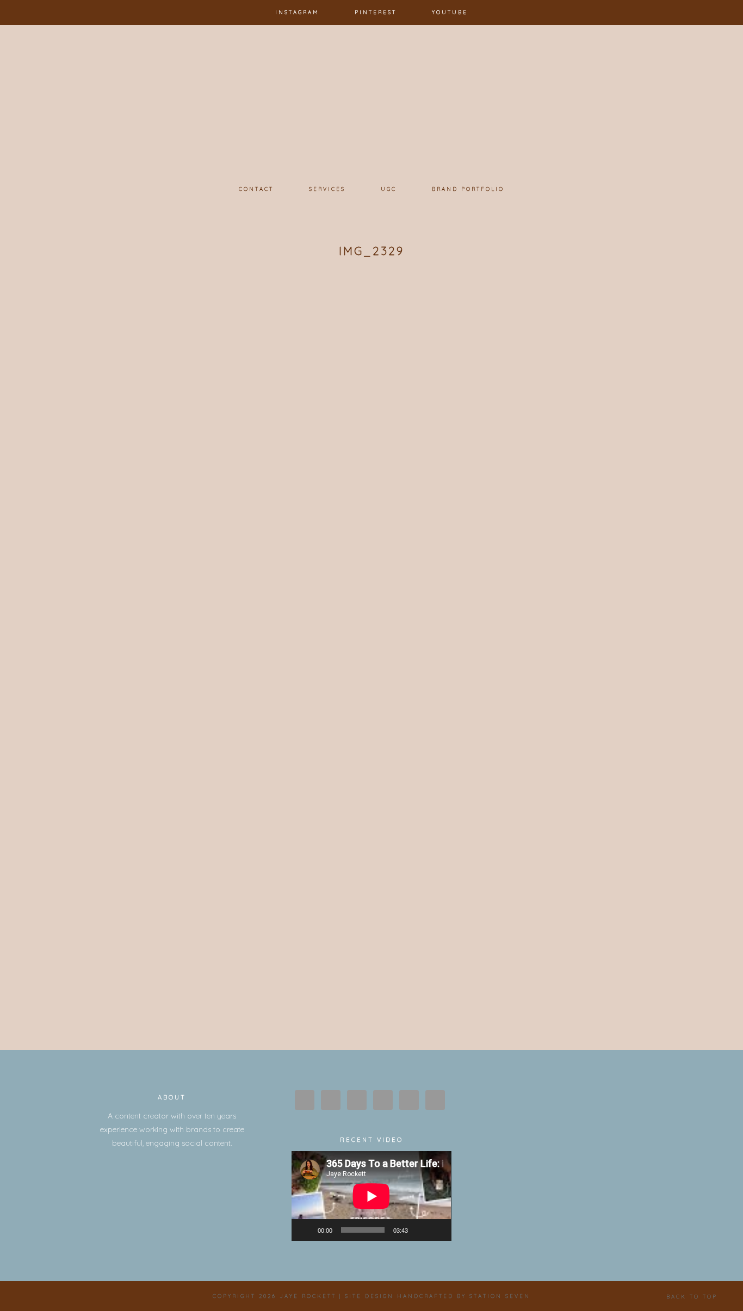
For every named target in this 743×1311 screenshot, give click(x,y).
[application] (371, 1196)
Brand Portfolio (468, 188)
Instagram (297, 12)
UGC (389, 188)
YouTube (450, 12)
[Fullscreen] (437, 1230)
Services (327, 188)
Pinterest (376, 12)
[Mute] (419, 1230)
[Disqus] (371, 601)
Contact (256, 188)
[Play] (305, 1230)
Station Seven (499, 1296)
